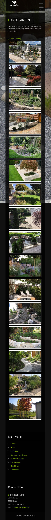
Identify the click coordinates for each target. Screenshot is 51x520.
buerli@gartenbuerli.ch (22, 507)
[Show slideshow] (14, 39)
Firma (13, 448)
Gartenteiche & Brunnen (19, 455)
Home (13, 444)
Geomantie (15, 470)
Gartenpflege (15, 462)
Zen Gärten (15, 466)
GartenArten (15, 451)
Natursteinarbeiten (17, 459)
